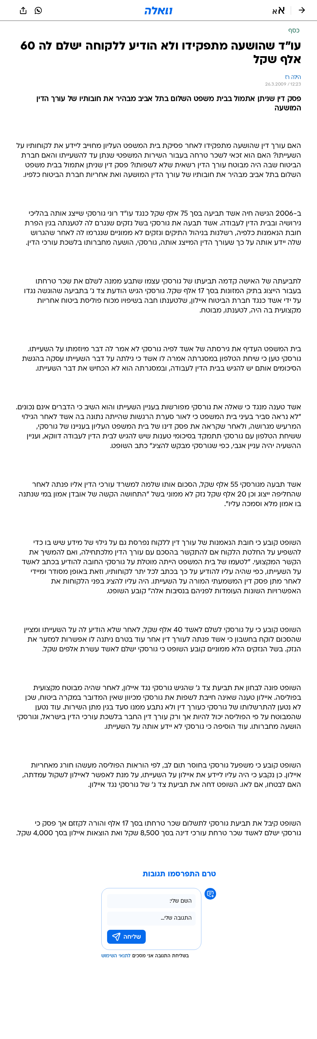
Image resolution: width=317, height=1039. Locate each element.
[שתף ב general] (23, 10)
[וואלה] (158, 10)
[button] (279, 10)
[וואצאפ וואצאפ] (38, 10)
